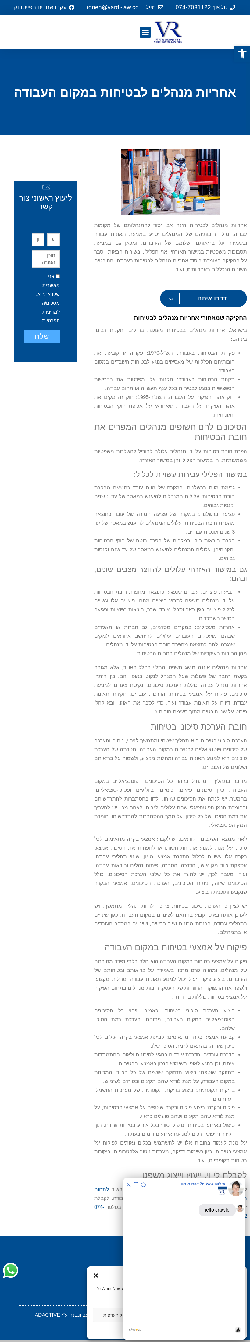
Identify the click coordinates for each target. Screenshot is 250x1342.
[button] (242, 54)
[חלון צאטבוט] (184, 1259)
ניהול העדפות (116, 1315)
